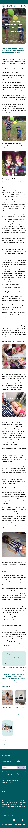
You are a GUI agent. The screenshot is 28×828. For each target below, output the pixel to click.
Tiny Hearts (9, 815)
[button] (3, 6)
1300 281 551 (9, 782)
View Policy (14, 776)
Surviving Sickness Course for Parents (20, 709)
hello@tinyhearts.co (12, 780)
